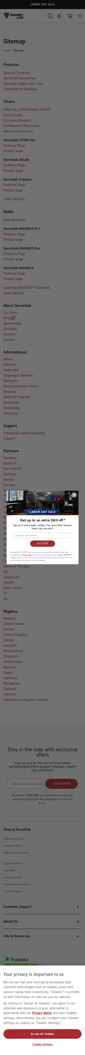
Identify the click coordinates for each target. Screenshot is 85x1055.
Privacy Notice (42, 1013)
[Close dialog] (74, 495)
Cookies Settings (42, 1044)
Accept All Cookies (42, 1034)
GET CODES (42, 543)
